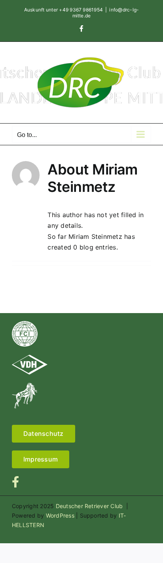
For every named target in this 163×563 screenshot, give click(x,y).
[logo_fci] (25, 324)
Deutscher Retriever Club (90, 506)
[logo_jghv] (24, 386)
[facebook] (15, 482)
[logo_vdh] (29, 358)
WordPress (60, 515)
